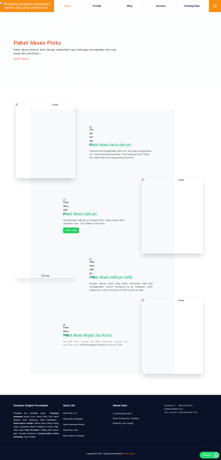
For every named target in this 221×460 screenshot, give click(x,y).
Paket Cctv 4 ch (70, 413)
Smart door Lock (70, 430)
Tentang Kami (192, 6)
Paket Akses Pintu (37, 43)
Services (161, 6)
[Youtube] (177, 415)
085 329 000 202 (186, 405)
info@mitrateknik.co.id (173, 409)
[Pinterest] (172, 415)
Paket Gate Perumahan (73, 419)
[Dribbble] (182, 415)
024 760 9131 (169, 405)
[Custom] (200, 415)
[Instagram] (186, 415)
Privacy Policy (129, 453)
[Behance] (191, 415)
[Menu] (215, 6)
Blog (129, 6)
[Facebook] (163, 415)
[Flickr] (196, 415)
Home (67, 6)
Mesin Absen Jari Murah (73, 435)
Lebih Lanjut (21, 58)
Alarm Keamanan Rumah (73, 424)
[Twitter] (168, 415)
